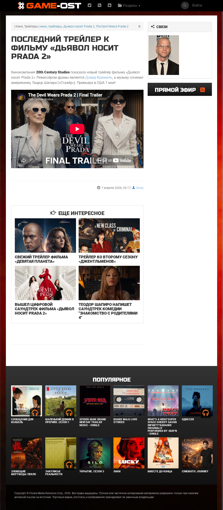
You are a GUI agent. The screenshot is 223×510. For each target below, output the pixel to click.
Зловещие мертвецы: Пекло (23, 473)
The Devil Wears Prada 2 (112, 26)
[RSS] (100, 5)
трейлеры (55, 26)
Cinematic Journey (195, 471)
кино (43, 26)
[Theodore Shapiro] (164, 55)
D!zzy (139, 188)
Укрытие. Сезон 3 (91, 471)
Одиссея (188, 419)
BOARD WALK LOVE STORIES (125, 421)
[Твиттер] (89, 5)
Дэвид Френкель (98, 77)
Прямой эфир (177, 90)
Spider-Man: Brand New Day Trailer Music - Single (92, 422)
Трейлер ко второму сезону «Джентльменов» (108, 259)
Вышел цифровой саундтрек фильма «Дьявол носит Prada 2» (44, 308)
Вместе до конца (160, 471)
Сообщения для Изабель (22, 421)
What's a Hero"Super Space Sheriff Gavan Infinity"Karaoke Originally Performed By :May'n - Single (162, 426)
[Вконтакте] (110, 5)
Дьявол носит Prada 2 (79, 26)
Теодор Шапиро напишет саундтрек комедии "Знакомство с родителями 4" (108, 311)
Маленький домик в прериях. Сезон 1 (59, 421)
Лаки (116, 471)
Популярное (111, 380)
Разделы (129, 5)
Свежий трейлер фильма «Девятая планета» (41, 259)
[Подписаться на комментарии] (202, 90)
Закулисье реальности (53, 473)
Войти (197, 5)
